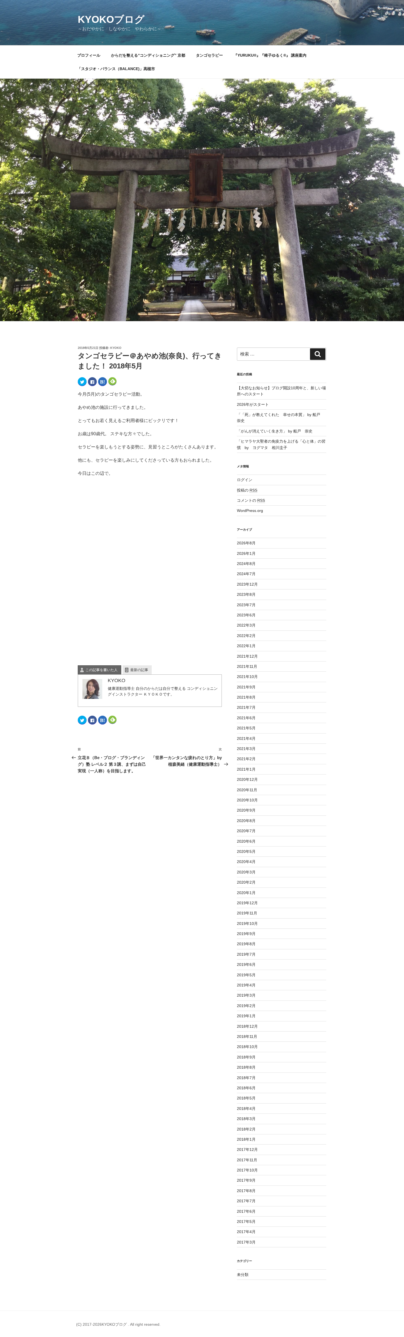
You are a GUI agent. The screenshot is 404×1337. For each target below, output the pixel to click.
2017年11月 (247, 1160)
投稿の (247, 490)
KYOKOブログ (111, 19)
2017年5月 (246, 1221)
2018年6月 (246, 1088)
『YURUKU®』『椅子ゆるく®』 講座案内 (272, 55)
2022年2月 (246, 635)
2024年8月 (246, 563)
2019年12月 (247, 903)
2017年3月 (246, 1242)
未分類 (242, 1274)
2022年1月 (246, 646)
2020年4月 (246, 861)
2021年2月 (246, 759)
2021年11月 (247, 666)
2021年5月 (246, 728)
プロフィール (88, 55)
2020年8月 (246, 820)
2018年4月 (246, 1108)
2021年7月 (246, 707)
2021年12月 (247, 656)
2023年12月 (247, 584)
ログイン (244, 480)
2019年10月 (247, 923)
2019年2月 (246, 1006)
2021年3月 (246, 748)
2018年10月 (247, 1046)
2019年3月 (246, 995)
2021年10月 (247, 676)
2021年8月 (246, 697)
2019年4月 (246, 985)
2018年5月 (246, 1098)
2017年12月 (247, 1149)
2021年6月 (246, 718)
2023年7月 (246, 605)
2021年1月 (246, 769)
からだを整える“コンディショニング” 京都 (148, 55)
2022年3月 (246, 625)
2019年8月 (246, 944)
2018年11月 (247, 1036)
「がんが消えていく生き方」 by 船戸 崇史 (274, 431)
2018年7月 (246, 1078)
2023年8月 (246, 594)
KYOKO (115, 347)
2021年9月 (246, 687)
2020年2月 (246, 882)
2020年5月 (246, 851)
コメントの (251, 500)
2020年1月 (246, 893)
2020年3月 (246, 872)
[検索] (317, 354)
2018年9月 (246, 1057)
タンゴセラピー (209, 55)
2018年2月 (246, 1129)
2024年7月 (246, 574)
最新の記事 (139, 670)
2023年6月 (246, 615)
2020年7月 (246, 831)
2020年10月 (247, 800)
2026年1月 (246, 553)
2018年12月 (247, 1026)
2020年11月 (247, 790)
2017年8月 (246, 1191)
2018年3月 (246, 1119)
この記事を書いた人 (101, 670)
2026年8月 (246, 543)
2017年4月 (246, 1232)
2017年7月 (246, 1201)
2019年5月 (246, 975)
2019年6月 (246, 964)
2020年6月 (246, 841)
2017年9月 (246, 1180)
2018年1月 (246, 1139)
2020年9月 (246, 810)
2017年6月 (246, 1211)
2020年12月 (247, 779)
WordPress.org (250, 510)
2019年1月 (246, 1016)
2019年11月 (247, 913)
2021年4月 (246, 738)
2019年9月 (246, 933)
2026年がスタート (253, 404)
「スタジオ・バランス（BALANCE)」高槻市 (116, 69)
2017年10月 (247, 1170)
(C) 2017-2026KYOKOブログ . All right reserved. (118, 1324)
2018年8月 (246, 1067)
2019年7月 (246, 954)
